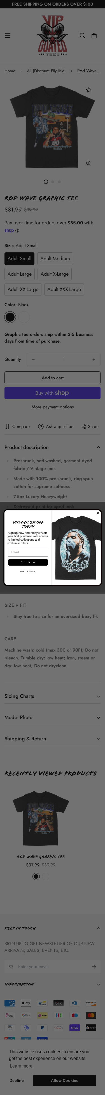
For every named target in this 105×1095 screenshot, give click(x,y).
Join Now (28, 562)
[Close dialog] (98, 513)
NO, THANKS (28, 571)
